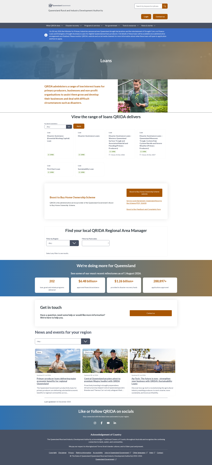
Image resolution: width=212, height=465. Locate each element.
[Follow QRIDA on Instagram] (96, 423)
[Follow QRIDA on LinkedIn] (116, 423)
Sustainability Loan (86, 169)
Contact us (160, 16)
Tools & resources (129, 25)
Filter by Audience (50, 123)
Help (151, 452)
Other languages (139, 452)
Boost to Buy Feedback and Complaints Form (144, 209)
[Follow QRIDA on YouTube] (109, 423)
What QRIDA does (53, 25)
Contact (160, 452)
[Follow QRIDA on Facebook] (102, 423)
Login (146, 16)
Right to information (83, 452)
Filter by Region (52, 239)
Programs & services (92, 25)
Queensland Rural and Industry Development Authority (75, 10)
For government (111, 25)
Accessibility (98, 452)
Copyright (53, 452)
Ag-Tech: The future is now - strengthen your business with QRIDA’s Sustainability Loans (152, 381)
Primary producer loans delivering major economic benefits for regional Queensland (56, 381)
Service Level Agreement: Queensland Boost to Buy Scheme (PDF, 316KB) (144, 202)
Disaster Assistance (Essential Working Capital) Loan (58, 138)
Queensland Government (105, 459)
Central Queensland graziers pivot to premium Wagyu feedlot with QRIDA (102, 379)
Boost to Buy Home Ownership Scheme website (144, 193)
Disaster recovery (72, 25)
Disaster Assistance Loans (89, 136)
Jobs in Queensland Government (117, 452)
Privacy (71, 452)
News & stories (147, 25)
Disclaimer (62, 452)
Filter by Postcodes (89, 239)
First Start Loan (53, 169)
